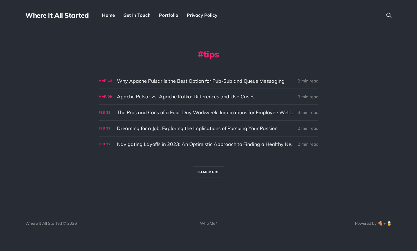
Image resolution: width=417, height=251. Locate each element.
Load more (209, 172)
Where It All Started (57, 15)
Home (108, 15)
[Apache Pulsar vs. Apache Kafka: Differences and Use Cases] (208, 96)
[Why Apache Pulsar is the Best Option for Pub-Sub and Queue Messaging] (208, 81)
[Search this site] (388, 15)
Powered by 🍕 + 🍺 (373, 223)
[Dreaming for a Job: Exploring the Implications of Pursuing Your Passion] (208, 128)
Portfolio (168, 15)
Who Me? (208, 223)
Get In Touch (136, 15)
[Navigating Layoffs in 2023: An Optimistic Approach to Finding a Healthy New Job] (208, 144)
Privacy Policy (202, 15)
